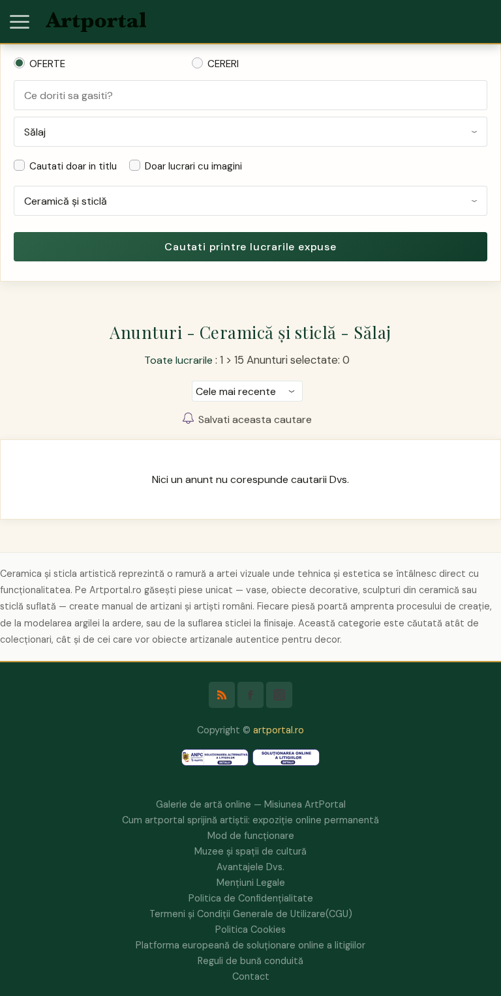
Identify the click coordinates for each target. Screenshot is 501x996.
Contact (250, 976)
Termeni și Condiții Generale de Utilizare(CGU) (250, 914)
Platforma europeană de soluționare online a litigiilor (250, 945)
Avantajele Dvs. (250, 867)
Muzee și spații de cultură (250, 851)
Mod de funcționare (250, 836)
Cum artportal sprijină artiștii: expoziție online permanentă (250, 820)
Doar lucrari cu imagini (193, 166)
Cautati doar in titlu (73, 166)
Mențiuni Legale (251, 882)
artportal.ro (278, 730)
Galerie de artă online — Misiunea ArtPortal (251, 804)
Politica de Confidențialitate (251, 898)
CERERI (223, 63)
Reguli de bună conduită (250, 961)
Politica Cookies (250, 929)
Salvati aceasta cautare (255, 419)
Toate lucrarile (178, 360)
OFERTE (47, 63)
